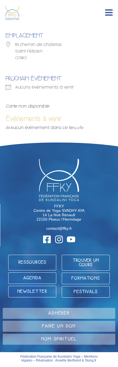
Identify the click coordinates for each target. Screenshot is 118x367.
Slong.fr (90, 360)
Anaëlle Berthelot (68, 360)
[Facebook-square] (47, 239)
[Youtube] (71, 239)
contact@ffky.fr (59, 228)
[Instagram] (59, 239)
